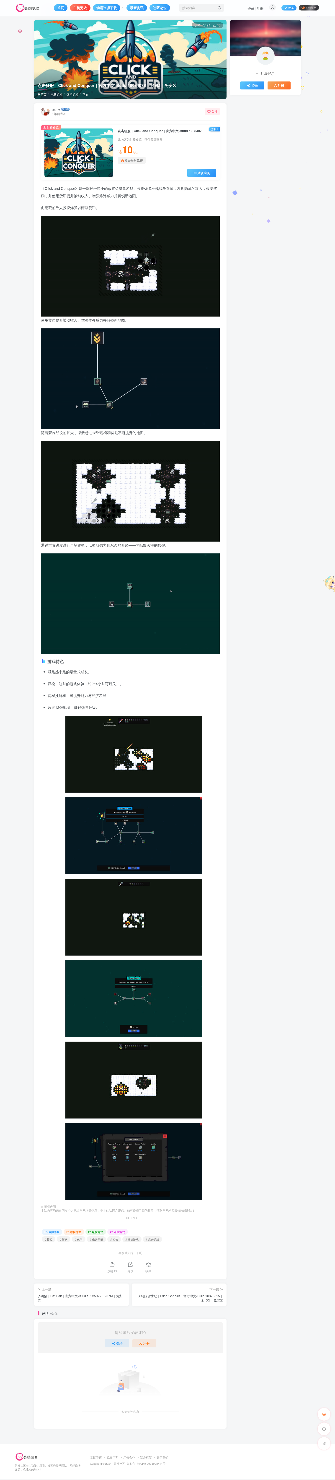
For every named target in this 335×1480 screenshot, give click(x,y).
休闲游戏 (72, 94)
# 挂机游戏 (132, 1239)
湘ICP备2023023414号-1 (152, 1463)
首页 (43, 94)
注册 (260, 8)
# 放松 (114, 1239)
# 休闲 (78, 1239)
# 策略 (63, 1239)
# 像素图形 (96, 1239)
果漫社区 (119, 1463)
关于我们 (162, 1457)
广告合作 (129, 1457)
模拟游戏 (75, 1232)
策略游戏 (119, 1232)
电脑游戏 (56, 94)
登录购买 (203, 172)
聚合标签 (146, 1457)
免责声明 (113, 1457)
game (56, 109)
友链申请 (96, 1457)
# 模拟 (48, 1239)
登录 (250, 8)
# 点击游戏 (152, 1239)
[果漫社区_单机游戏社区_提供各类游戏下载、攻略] (26, 1456)
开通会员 (310, 8)
